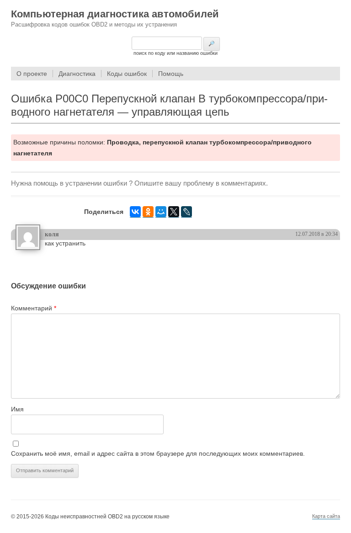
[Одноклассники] (148, 212)
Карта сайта (326, 516)
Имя (17, 409)
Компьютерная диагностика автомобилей (115, 14)
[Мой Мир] (160, 212)
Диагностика (77, 73)
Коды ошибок (127, 73)
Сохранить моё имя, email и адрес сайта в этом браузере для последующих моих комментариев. (158, 453)
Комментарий (33, 308)
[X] (173, 212)
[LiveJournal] (186, 212)
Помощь (170, 73)
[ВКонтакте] (135, 212)
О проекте (31, 73)
